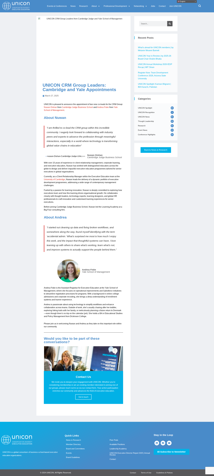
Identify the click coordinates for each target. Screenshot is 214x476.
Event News (142, 130)
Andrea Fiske (103, 107)
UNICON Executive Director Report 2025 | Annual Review (130, 454)
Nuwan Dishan (50, 107)
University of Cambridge (54, 179)
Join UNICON (175, 6)
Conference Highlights (146, 135)
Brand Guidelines (73, 457)
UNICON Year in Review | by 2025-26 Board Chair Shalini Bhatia (154, 57)
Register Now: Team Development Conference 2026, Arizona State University (153, 76)
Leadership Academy (118, 449)
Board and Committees (75, 449)
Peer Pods (114, 440)
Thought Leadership (146, 121)
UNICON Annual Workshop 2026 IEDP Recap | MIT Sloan (155, 65)
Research (83, 6)
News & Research (73, 440)
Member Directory (73, 444)
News (73, 6)
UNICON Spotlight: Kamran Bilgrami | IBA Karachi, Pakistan (154, 85)
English (182, 1)
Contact (162, 6)
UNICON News (144, 117)
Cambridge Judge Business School (77, 107)
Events (69, 453)
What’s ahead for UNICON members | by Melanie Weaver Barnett (156, 48)
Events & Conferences (57, 6)
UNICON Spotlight (145, 108)
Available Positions (117, 444)
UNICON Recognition (146, 112)
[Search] (170, 23)
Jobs (153, 6)
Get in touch (83, 397)
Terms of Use (146, 473)
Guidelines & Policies (164, 473)
